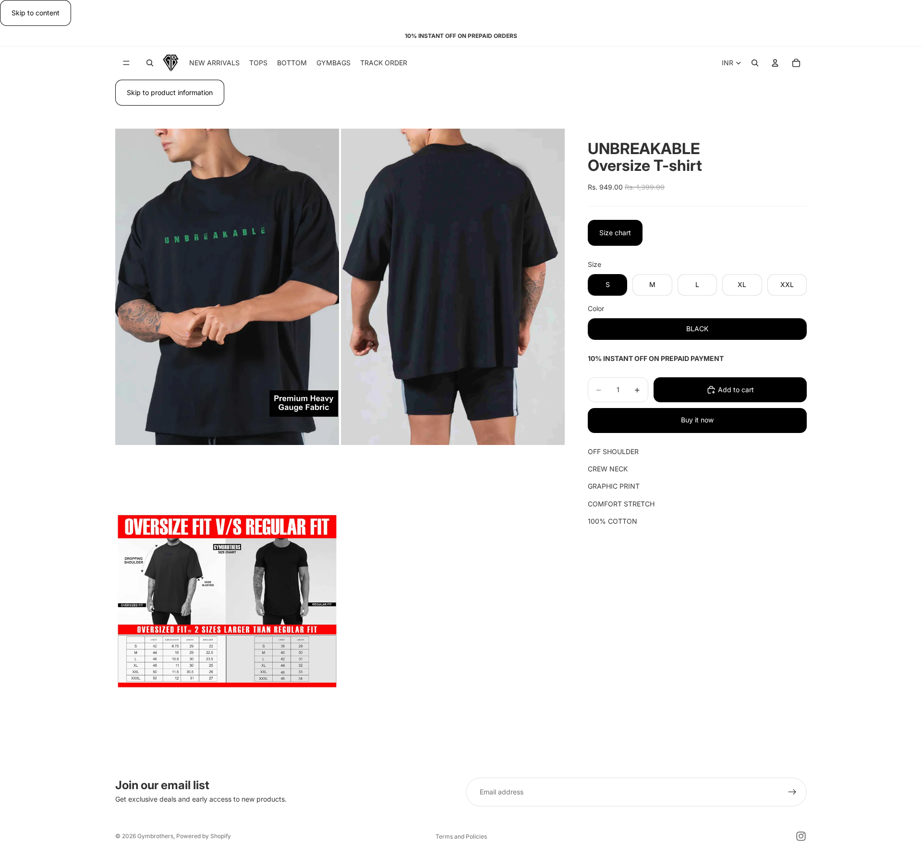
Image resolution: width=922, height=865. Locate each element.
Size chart (615, 232)
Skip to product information (170, 92)
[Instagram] (801, 836)
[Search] (149, 63)
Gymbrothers (155, 836)
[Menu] (126, 63)
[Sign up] (792, 792)
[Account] (775, 63)
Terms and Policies (461, 836)
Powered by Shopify (203, 836)
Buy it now (697, 420)
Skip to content (36, 13)
